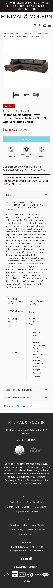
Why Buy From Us (26, 397)
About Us (14, 524)
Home (5, 33)
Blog (25, 524)
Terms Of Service (35, 529)
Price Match (37, 524)
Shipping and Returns (26, 511)
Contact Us (13, 506)
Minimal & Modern (29, 567)
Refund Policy (26, 534)
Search (25, 506)
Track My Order (34, 502)
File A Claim (39, 506)
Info (26, 194)
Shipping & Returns (26, 389)
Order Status (16, 502)
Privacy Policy (15, 529)
